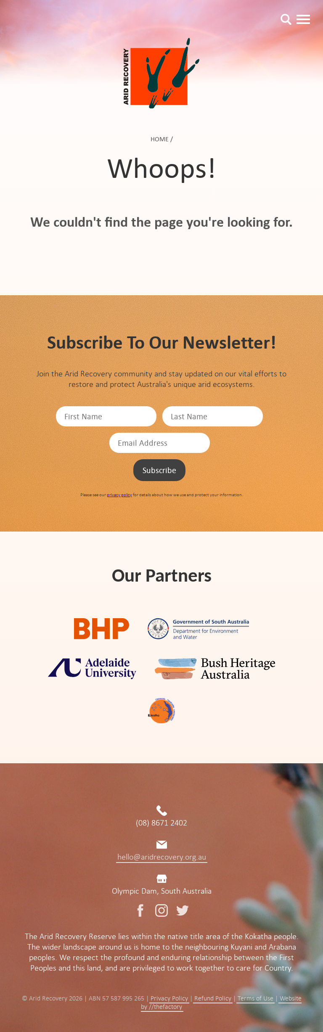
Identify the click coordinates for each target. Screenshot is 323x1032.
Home (160, 139)
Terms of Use (255, 998)
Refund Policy (212, 998)
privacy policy (119, 494)
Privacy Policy (169, 998)
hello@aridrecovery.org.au (161, 857)
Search (286, 19)
